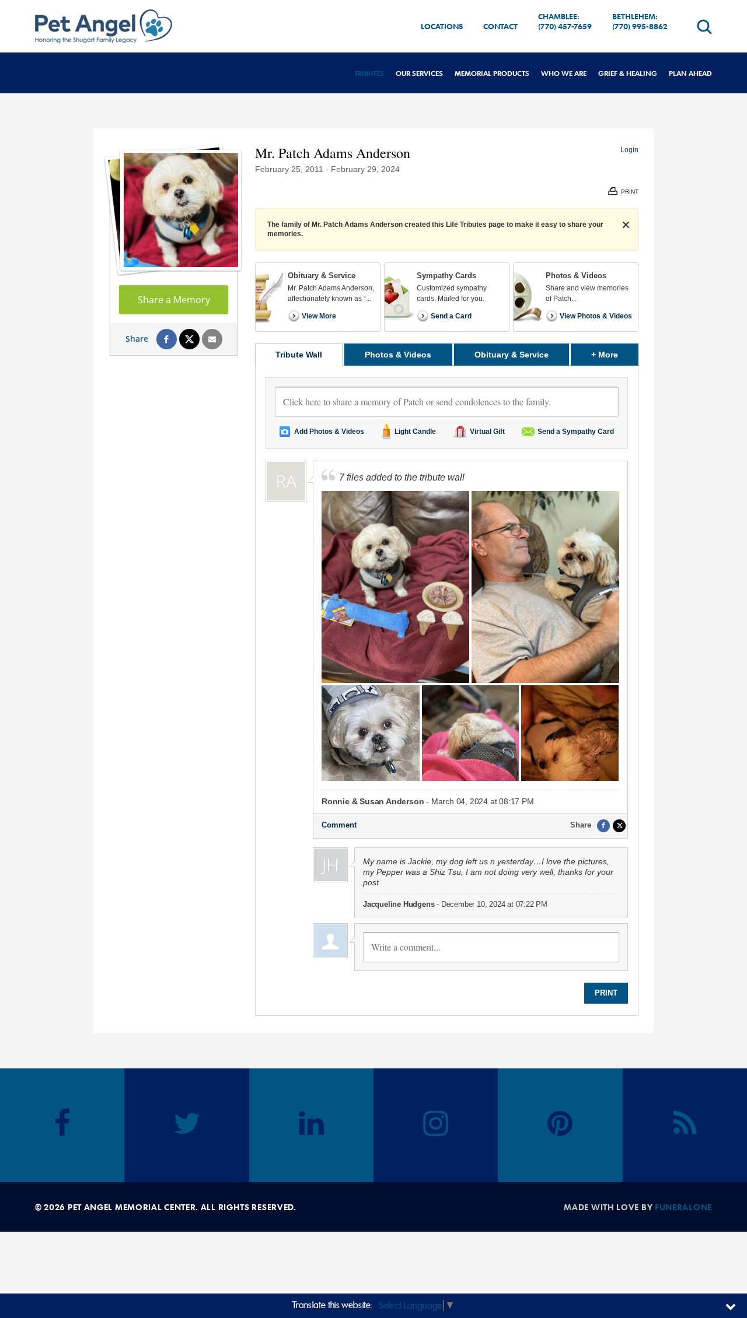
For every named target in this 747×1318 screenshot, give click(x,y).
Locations (442, 26)
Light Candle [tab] (415, 431)
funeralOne (683, 1206)
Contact (500, 26)
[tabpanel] (447, 690)
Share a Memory (174, 299)
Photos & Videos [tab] (398, 354)
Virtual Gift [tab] (487, 431)
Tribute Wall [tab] (298, 354)
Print (606, 993)
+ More (614, 354)
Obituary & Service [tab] (511, 354)
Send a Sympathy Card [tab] (575, 431)
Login (629, 150)
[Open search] (704, 26)
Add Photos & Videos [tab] (329, 431)
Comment (339, 825)
